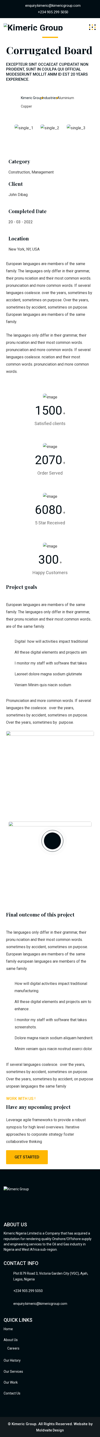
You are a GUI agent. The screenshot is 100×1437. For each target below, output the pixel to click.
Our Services (13, 1371)
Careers (13, 1348)
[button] (50, 135)
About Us (11, 1340)
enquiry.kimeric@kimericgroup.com (53, 5)
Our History (12, 1360)
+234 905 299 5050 (53, 12)
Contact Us (12, 1393)
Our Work (11, 1382)
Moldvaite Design (50, 1430)
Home (8, 1329)
